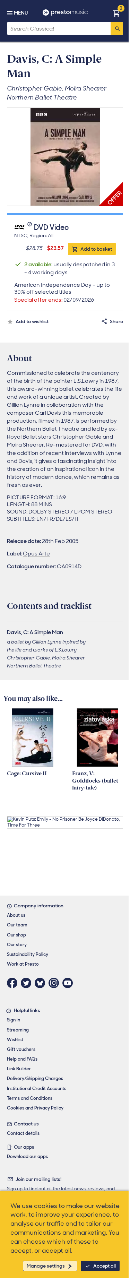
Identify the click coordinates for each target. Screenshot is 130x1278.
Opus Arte (36, 553)
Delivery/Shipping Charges (35, 1078)
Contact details (23, 1133)
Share (116, 321)
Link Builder (19, 1069)
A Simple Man (46, 632)
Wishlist (15, 1040)
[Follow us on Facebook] (14, 983)
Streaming (18, 1030)
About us (16, 915)
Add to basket (96, 249)
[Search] (117, 28)
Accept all (104, 1266)
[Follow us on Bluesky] (42, 983)
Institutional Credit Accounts (36, 1088)
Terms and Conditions (29, 1098)
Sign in (13, 1020)
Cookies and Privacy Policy (35, 1108)
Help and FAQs (22, 1059)
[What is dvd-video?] (30, 228)
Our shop (16, 935)
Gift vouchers (21, 1049)
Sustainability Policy (27, 954)
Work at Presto (23, 964)
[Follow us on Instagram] (55, 983)
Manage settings (46, 1266)
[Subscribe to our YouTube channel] (69, 983)
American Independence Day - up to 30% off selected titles (62, 292)
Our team (17, 925)
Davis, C (17, 632)
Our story (17, 945)
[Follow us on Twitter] (28, 983)
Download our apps (27, 1156)
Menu (21, 12)
